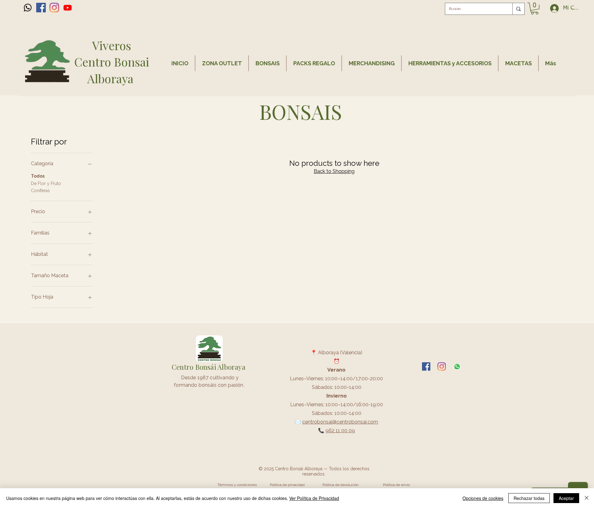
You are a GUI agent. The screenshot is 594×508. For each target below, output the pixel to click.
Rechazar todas (529, 498)
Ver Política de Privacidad (314, 498)
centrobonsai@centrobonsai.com (340, 422)
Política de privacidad (287, 485)
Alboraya (111, 78)
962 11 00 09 (340, 430)
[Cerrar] (586, 498)
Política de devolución (340, 485)
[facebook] (41, 7)
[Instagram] (54, 7)
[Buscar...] (518, 9)
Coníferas (40, 190)
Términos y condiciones (237, 485)
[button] (534, 8)
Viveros (111, 45)
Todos (38, 176)
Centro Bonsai (111, 62)
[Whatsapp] (27, 7)
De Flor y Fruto (46, 183)
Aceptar (566, 498)
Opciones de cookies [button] (483, 498)
